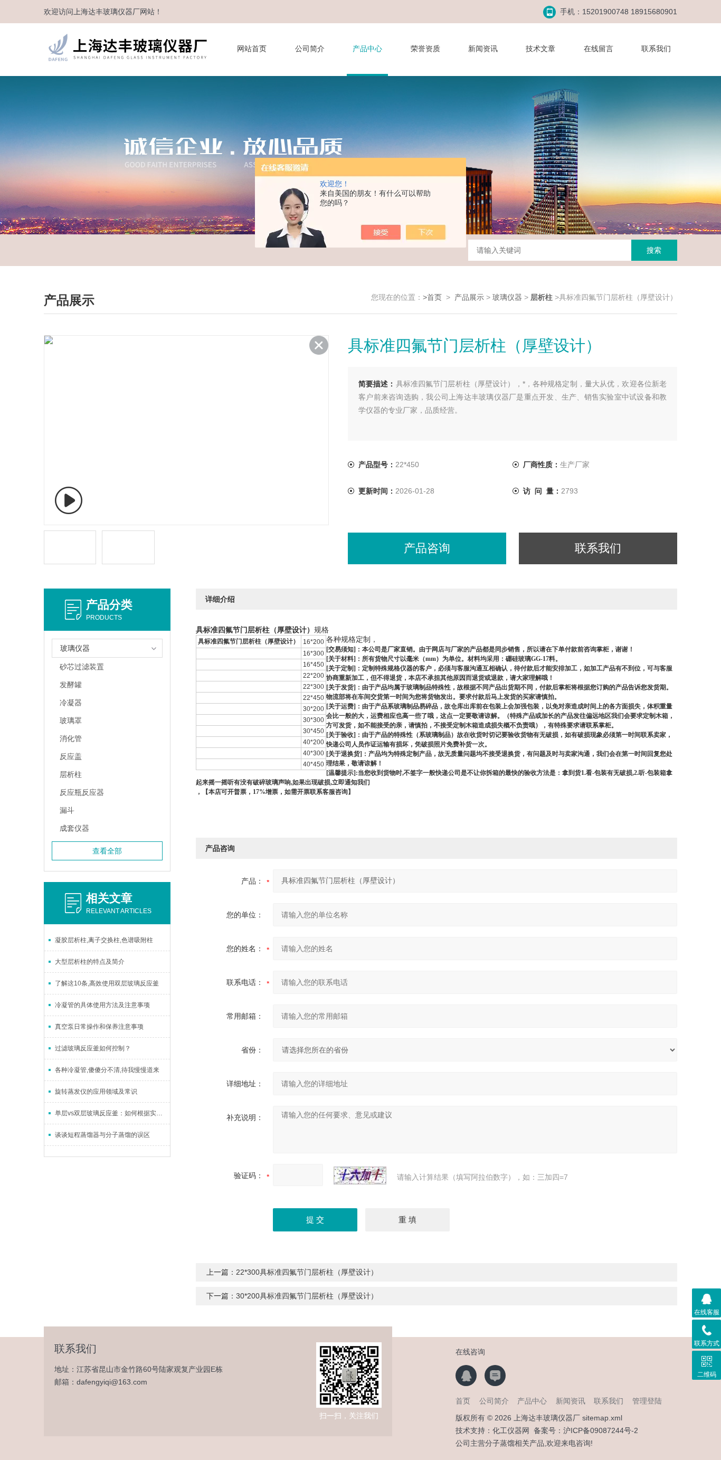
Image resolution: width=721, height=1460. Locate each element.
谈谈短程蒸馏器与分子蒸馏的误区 (102, 1135)
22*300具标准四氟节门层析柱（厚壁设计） (307, 1272)
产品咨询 (427, 548)
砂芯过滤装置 (82, 666)
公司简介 (310, 48)
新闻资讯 (483, 48)
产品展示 (469, 297)
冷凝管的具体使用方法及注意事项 (102, 1005)
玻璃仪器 (507, 297)
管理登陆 (647, 1401)
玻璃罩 (71, 720)
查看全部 (107, 851)
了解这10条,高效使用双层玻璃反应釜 (107, 983)
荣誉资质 (425, 48)
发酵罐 (71, 684)
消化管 (71, 738)
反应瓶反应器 (82, 792)
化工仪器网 (510, 1430)
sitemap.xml (602, 1418)
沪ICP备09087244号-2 (600, 1430)
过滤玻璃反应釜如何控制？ (93, 1048)
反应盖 (71, 756)
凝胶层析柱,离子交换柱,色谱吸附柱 (104, 940)
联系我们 (656, 48)
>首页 (432, 297)
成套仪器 (74, 828)
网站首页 (252, 48)
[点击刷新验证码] (360, 1175)
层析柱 (71, 774)
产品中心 (367, 48)
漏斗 (67, 810)
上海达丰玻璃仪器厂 (106, 11)
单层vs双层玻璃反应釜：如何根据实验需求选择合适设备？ (112, 1113)
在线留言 (598, 48)
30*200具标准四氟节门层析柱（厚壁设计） (307, 1296)
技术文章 (540, 48)
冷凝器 (71, 702)
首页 (463, 1401)
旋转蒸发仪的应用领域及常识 (96, 1091)
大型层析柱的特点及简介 (90, 961)
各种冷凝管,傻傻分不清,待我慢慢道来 (107, 1070)
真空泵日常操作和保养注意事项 (99, 1026)
